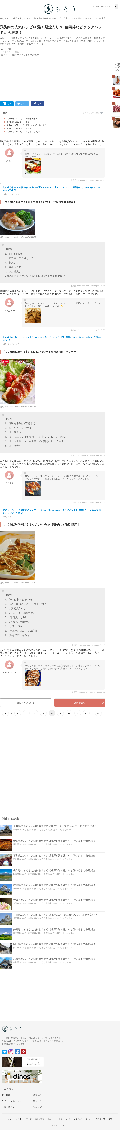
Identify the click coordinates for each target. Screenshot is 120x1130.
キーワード (27, 1119)
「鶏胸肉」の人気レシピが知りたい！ (23, 119)
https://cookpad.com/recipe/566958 (20, 583)
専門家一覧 (100, 1119)
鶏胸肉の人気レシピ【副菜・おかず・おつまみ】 (27, 125)
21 (98, 713)
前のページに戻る (25, 702)
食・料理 (13, 18)
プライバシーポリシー (82, 1119)
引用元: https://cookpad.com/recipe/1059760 (88, 455)
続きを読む (79, 702)
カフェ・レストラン (11, 1101)
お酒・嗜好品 (8, 1107)
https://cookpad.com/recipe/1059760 (20, 407)
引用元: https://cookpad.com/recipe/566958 (88, 645)
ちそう (3, 18)
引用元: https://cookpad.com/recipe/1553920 (88, 180)
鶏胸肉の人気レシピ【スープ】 (20, 128)
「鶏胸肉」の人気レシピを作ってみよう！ (25, 132)
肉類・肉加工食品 (28, 18)
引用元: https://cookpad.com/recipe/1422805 (88, 286)
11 (60, 713)
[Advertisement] (52, 78)
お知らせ (51, 1119)
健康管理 (37, 1095)
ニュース (37, 1101)
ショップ (37, 1107)
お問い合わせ (64, 1119)
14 (86, 713)
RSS (110, 1119)
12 (69, 713)
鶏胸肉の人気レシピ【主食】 (19, 122)
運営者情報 (40, 1119)
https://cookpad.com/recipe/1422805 (20, 237)
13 (78, 713)
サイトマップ (13, 1119)
